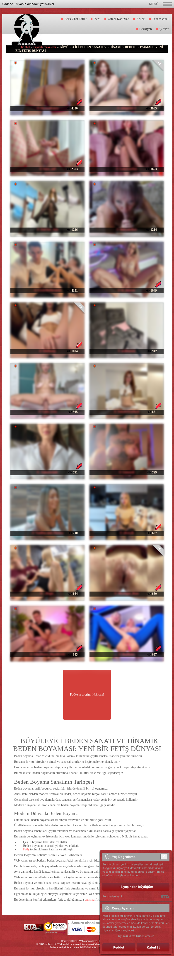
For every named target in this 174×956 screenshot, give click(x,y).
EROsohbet (22, 47)
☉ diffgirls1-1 (126, 108)
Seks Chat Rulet (76, 19)
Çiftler (164, 29)
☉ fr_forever (126, 290)
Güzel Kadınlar (118, 19)
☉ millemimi (126, 351)
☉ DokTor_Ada (47, 229)
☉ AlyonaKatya (47, 108)
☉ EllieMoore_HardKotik (47, 654)
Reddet (118, 947)
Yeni (97, 19)
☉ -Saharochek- (47, 472)
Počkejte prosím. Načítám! (87, 694)
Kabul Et (153, 947)
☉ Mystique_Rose (126, 593)
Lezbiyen (145, 29)
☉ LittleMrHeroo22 (47, 290)
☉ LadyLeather (126, 169)
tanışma (89, 899)
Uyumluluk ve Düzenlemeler (97, 941)
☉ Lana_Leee (47, 411)
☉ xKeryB (126, 533)
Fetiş (26, 849)
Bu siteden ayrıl (112, 896)
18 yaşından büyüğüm (136, 887)
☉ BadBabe (126, 654)
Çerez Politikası (69, 941)
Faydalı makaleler (44, 47)
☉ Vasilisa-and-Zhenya (47, 533)
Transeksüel (160, 19)
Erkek (140, 19)
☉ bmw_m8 (47, 169)
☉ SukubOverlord (126, 411)
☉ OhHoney (47, 351)
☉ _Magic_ (47, 593)
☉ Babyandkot (126, 229)
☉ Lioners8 (126, 472)
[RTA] (164, 896)
